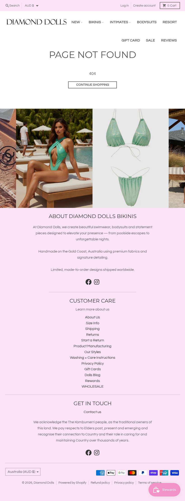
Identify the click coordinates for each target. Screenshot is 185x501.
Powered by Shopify (72, 482)
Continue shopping (92, 84)
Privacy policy (124, 482)
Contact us (92, 412)
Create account (144, 5)
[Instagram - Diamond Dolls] (97, 282)
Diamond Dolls (44, 482)
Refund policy (100, 482)
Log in (124, 5)
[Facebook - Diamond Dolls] (89, 282)
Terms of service (149, 482)
